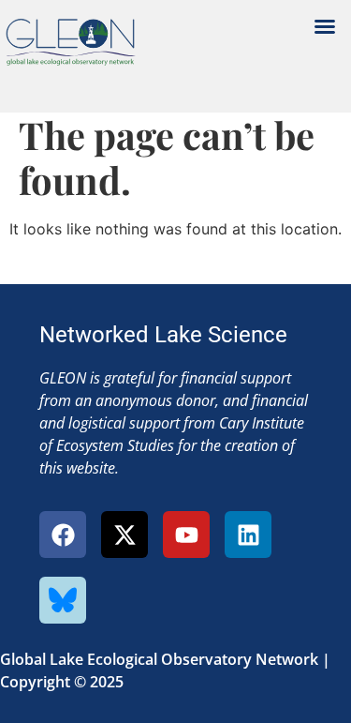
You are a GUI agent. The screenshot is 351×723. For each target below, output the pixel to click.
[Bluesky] (62, 600)
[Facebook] (62, 534)
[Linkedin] (248, 534)
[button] (325, 26)
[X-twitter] (124, 534)
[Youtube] (186, 534)
